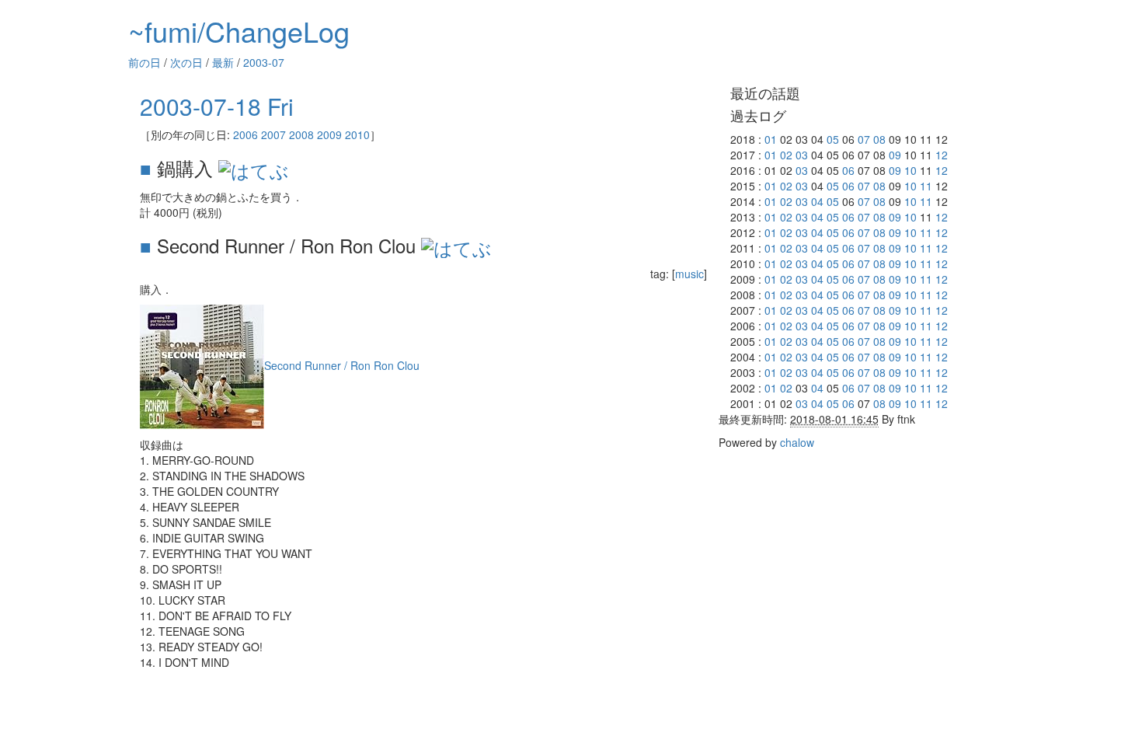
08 (879, 139)
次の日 (186, 62)
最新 (223, 62)
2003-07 (263, 62)
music (689, 273)
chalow (797, 442)
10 (910, 170)
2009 (329, 134)
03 (802, 154)
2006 (245, 134)
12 (941, 154)
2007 (273, 134)
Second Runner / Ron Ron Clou (342, 365)
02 (786, 154)
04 (817, 201)
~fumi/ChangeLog (239, 31)
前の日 (144, 62)
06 (848, 170)
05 (833, 139)
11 (926, 186)
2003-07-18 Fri (217, 106)
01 (770, 139)
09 (895, 154)
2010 (357, 134)
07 (864, 139)
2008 (301, 134)
